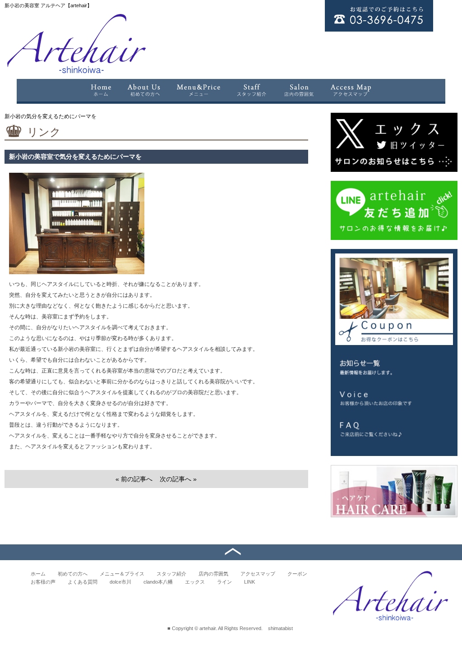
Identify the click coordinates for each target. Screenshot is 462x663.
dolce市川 (120, 582)
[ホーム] (100, 90)
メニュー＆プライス (122, 573)
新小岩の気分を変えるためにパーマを (51, 116)
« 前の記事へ (134, 479)
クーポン (297, 573)
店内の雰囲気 (213, 573)
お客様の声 (43, 582)
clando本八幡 (158, 582)
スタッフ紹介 (171, 573)
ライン (224, 582)
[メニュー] (198, 90)
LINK (249, 582)
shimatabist (280, 628)
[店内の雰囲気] (298, 90)
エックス (195, 582)
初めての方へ (73, 573)
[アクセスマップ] (351, 90)
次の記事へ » (178, 479)
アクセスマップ (257, 573)
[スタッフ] (252, 90)
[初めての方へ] (144, 90)
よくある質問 (82, 582)
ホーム (38, 573)
